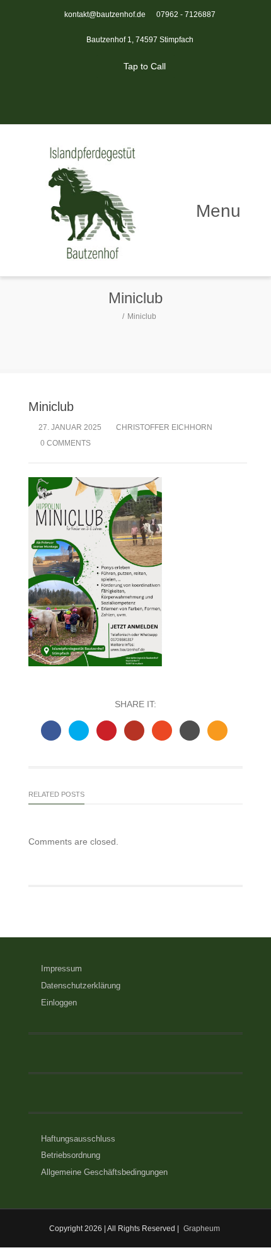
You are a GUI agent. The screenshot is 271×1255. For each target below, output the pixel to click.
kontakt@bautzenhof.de (105, 14)
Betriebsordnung (70, 1155)
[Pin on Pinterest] (106, 730)
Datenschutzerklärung (80, 985)
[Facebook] (121, 99)
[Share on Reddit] (190, 730)
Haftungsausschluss (78, 1138)
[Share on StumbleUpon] (162, 730)
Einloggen (59, 1002)
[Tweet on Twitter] (79, 730)
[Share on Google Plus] (134, 730)
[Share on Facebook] (51, 730)
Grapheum (201, 1228)
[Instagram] (149, 99)
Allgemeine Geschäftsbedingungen (104, 1172)
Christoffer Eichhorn (164, 427)
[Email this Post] (217, 730)
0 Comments (64, 443)
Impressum (61, 968)
